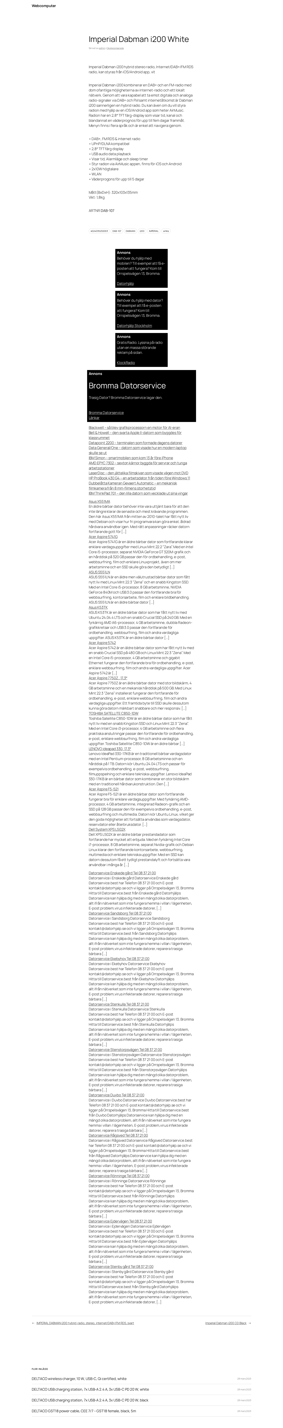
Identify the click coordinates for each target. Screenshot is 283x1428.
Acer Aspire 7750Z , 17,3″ (108, 677)
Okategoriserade (115, 48)
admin (102, 48)
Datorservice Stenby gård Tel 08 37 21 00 (121, 1266)
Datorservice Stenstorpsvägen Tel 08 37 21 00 (125, 1049)
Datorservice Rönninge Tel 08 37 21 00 (119, 1175)
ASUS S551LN (99, 572)
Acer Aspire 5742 (102, 642)
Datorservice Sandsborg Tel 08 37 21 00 (120, 913)
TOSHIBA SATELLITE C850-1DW (113, 713)
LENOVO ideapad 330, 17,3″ (110, 748)
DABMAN (130, 231)
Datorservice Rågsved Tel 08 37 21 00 (118, 1135)
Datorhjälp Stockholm (134, 325)
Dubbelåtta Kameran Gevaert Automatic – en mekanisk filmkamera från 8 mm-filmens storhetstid (133, 486)
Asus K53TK (98, 607)
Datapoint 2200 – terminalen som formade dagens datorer (136, 442)
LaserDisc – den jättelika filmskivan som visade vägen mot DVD (138, 472)
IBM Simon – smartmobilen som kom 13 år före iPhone (131, 457)
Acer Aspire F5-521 (104, 789)
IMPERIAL (154, 231)
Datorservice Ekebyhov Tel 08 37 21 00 (119, 958)
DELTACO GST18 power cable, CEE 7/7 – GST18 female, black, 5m (84, 1411)
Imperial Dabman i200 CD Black (225, 1323)
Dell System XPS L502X (107, 829)
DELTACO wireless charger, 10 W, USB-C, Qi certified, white (79, 1379)
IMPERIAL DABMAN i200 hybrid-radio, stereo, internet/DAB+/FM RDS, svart (85, 1323)
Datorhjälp (125, 283)
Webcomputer (44, 5)
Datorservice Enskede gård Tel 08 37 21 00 (122, 872)
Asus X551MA (99, 501)
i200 (142, 231)
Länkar (94, 417)
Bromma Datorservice (106, 412)
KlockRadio (126, 362)
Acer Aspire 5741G (103, 536)
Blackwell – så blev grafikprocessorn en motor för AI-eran (134, 427)
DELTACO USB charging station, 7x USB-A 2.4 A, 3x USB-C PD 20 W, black (90, 1400)
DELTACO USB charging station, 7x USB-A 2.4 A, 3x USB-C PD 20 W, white (90, 1389)
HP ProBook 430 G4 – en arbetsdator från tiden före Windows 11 (139, 478)
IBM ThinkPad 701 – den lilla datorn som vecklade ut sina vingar (138, 493)
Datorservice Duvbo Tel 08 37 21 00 (116, 1095)
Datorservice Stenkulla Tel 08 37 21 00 (119, 1004)
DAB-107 (117, 231)
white (166, 231)
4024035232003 (99, 231)
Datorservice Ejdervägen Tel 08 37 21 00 (120, 1221)
